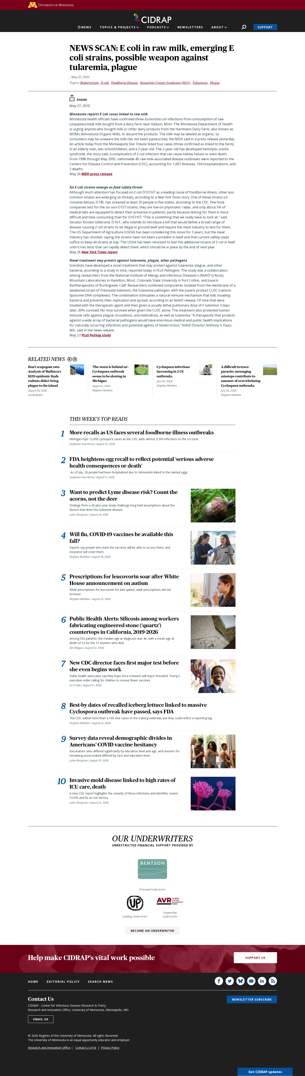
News (86, 27)
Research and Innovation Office (49, 1048)
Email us (40, 1019)
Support (265, 27)
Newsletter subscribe (252, 999)
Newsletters (190, 27)
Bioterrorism (89, 83)
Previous (69, 359)
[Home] (152, 17)
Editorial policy (63, 982)
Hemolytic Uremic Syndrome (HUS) (165, 83)
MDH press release (97, 174)
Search (243, 27)
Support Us (255, 958)
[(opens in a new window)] (51, 5)
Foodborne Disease (124, 83)
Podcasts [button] (156, 27)
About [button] (217, 27)
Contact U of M (85, 1048)
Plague (215, 83)
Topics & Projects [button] (118, 27)
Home (33, 982)
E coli (105, 83)
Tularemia (200, 83)
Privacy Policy (110, 1048)
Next (75, 359)
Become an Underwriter (152, 931)
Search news (100, 982)
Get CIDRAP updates (265, 1072)
